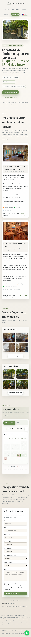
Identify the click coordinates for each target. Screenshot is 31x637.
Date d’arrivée (7, 541)
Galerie (24, 9)
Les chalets (15, 9)
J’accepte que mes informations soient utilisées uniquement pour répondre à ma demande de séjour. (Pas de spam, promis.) (15, 586)
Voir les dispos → (23, 214)
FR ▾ (25, 14)
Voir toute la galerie (15, 356)
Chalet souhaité (8, 562)
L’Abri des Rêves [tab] (21, 423)
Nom (5, 521)
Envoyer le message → (12, 593)
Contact (6, 14)
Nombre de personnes (10, 555)
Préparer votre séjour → (23, 296)
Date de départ (8, 548)
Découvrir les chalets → (10, 92)
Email (5, 527)
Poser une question (9, 97)
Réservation (15, 14)
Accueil (7, 9)
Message (6, 569)
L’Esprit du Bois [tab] (9, 423)
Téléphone (7, 534)
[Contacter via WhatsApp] (26, 632)
